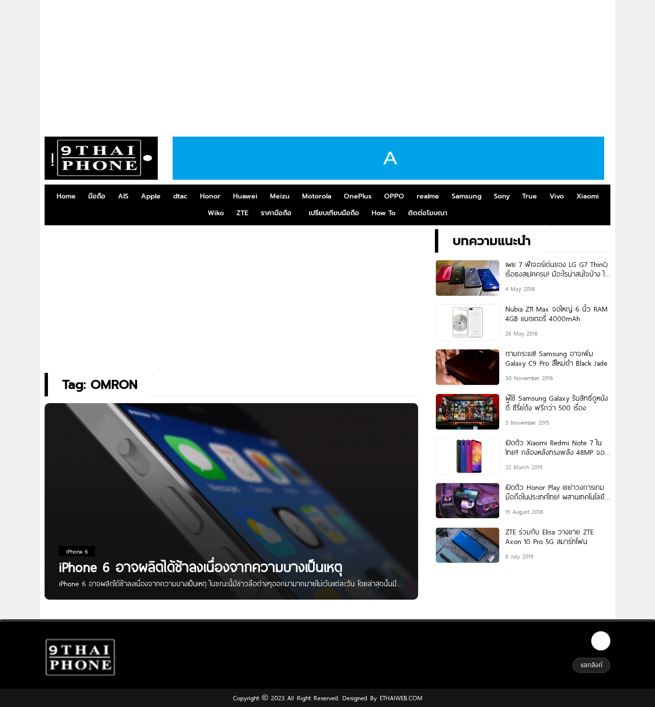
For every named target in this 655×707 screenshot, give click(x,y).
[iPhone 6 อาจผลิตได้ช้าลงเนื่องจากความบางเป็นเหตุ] (231, 511)
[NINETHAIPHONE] (101, 158)
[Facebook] (600, 640)
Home (66, 196)
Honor (210, 196)
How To (384, 213)
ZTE (242, 213)
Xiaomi (587, 196)
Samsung (466, 196)
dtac (180, 196)
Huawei (245, 196)
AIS (123, 196)
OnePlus (358, 196)
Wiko (216, 213)
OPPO (394, 196)
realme (428, 196)
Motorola (316, 196)
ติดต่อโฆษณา (427, 213)
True (529, 196)
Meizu (280, 196)
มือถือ (96, 196)
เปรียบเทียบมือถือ (334, 213)
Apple (151, 196)
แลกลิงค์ (591, 665)
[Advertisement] (327, 65)
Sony (502, 196)
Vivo (557, 196)
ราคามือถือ (276, 213)
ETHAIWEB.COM (399, 698)
